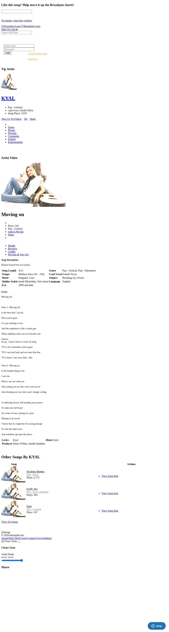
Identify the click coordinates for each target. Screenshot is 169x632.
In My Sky (32, 489)
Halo (29, 506)
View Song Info (109, 476)
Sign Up (33, 59)
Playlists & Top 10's (18, 254)
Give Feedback (44, 538)
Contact (31, 538)
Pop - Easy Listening (37, 491)
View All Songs (9, 521)
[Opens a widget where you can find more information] (157, 626)
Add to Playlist (15, 231)
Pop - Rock (32, 474)
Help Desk (14, 538)
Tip (25, 119)
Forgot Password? (38, 53)
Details (11, 245)
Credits (11, 251)
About (4, 538)
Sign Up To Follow (11, 119)
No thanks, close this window (16, 20)
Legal (23, 538)
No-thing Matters (35, 471)
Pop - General (34, 509)
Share (33, 119)
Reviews (12, 248)
